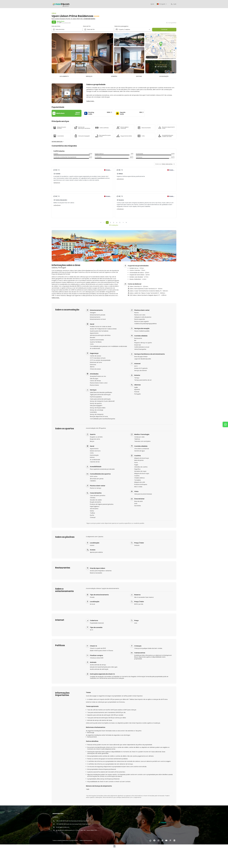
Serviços (89, 76)
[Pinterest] (170, 840)
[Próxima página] (123, 222)
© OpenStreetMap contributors (168, 58)
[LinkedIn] (174, 840)
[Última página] (126, 222)
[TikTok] (162, 840)
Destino (139, 76)
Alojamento (64, 76)
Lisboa (54, 13)
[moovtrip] (166, 822)
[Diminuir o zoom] (174, 52)
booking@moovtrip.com (62, 827)
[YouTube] (166, 840)
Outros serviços (57, 141)
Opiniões (114, 76)
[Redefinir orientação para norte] (174, 55)
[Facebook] (154, 840)
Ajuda (152, 4)
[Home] (150, 840)
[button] (160, 44)
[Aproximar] (174, 50)
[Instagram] (158, 840)
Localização (164, 76)
